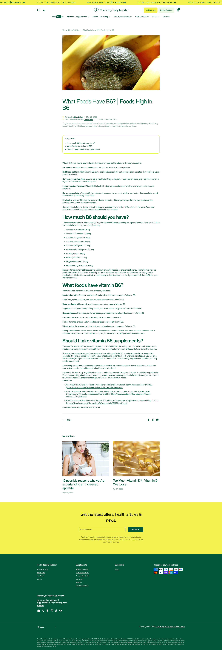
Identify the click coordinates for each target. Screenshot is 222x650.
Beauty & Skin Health (82, 576)
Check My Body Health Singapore (170, 626)
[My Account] (43, 10)
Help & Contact (166, 10)
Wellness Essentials (82, 585)
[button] (38, 10)
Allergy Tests (41, 573)
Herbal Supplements (82, 573)
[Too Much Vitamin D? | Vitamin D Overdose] (136, 458)
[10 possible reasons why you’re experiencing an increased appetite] (85, 458)
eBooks (39, 579)
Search (117, 569)
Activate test (151, 10)
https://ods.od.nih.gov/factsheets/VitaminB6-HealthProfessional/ (95, 387)
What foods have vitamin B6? (79, 146)
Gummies (79, 582)
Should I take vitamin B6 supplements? (83, 149)
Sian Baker (78, 117)
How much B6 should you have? (81, 143)
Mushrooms (79, 579)
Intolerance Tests (42, 569)
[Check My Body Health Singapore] (111, 10)
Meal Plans (40, 576)
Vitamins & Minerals (82, 569)
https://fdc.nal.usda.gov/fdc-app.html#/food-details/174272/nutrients (96, 403)
